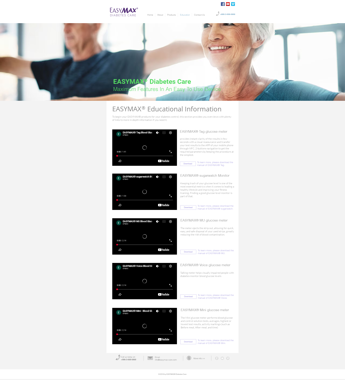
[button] (188, 164)
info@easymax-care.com (166, 359)
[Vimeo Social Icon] (233, 4)
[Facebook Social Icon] (223, 4)
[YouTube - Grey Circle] (222, 358)
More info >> (199, 358)
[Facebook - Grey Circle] (216, 358)
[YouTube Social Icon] (228, 4)
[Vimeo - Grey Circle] (228, 358)
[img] (172, 62)
